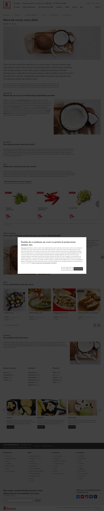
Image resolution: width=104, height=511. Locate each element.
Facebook (78, 496)
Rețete (47, 85)
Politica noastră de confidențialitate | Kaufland (44, 263)
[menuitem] (17, 7)
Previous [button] (94, 325)
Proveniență (18, 85)
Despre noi (59, 507)
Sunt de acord (78, 268)
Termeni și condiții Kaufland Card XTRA (84, 507)
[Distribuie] (4, 24)
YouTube (82, 496)
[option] (20, 204)
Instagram (86, 496)
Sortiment (17, 15)
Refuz (70, 268)
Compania (88, 3)
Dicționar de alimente (31, 15)
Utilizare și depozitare (36, 85)
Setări (64, 268)
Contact (98, 3)
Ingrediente (54, 85)
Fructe (43, 15)
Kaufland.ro (6, 15)
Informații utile (8, 85)
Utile (29, 452)
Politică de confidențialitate (69, 507)
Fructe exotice (54, 15)
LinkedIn (91, 496)
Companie (55, 452)
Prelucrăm (23, 248)
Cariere (93, 3)
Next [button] (97, 204)
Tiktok (95, 496)
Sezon (26, 85)
